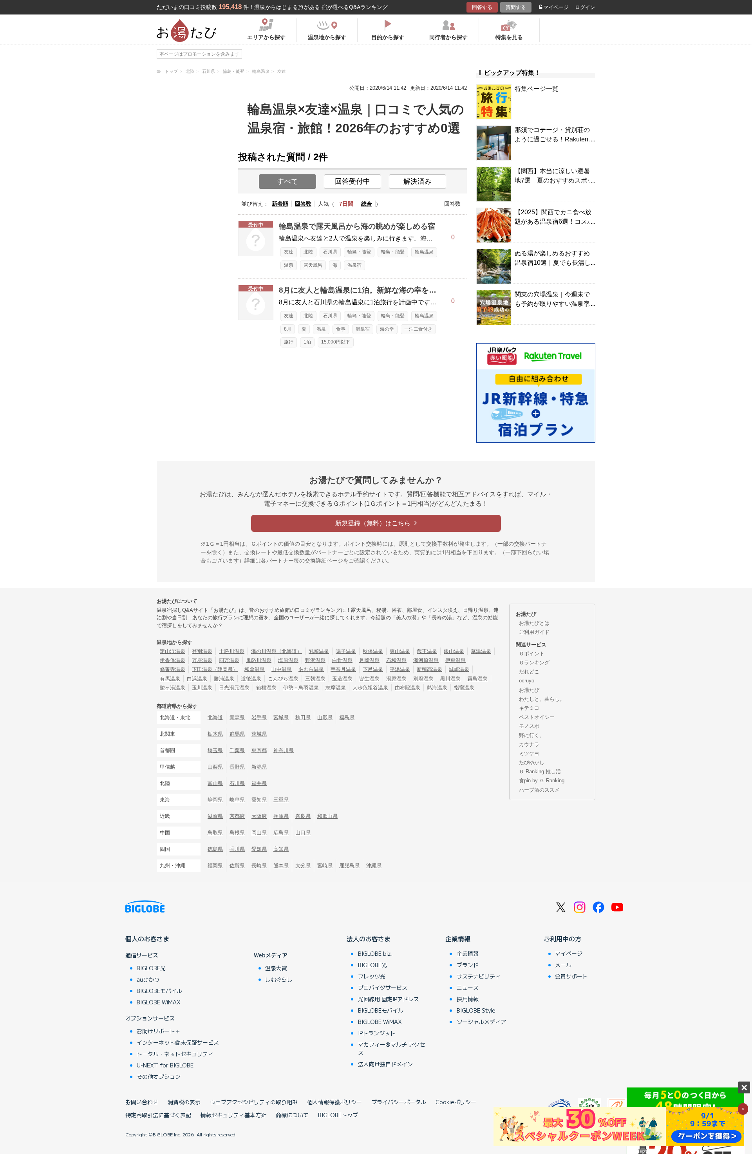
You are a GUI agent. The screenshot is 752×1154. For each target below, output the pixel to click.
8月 (287, 329)
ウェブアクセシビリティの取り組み (254, 1102)
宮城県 (281, 717)
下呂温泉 (373, 669)
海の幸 (387, 329)
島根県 (237, 833)
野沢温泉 (315, 660)
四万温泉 (229, 660)
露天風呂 (313, 265)
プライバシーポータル (398, 1102)
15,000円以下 (335, 342)
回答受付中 (352, 181)
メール (563, 965)
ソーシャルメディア (481, 1022)
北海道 (215, 717)
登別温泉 (202, 651)
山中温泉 (281, 669)
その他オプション (159, 1076)
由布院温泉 (407, 688)
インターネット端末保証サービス (178, 1042)
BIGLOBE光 (151, 968)
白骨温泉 (342, 660)
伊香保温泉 (172, 660)
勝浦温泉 (224, 679)
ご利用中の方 (562, 938)
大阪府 (259, 816)
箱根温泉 (266, 688)
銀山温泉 (454, 651)
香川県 (237, 849)
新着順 (280, 204)
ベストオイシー (537, 717)
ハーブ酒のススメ (539, 790)
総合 (366, 204)
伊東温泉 (455, 660)
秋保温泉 (373, 651)
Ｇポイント (531, 654)
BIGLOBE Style (476, 1010)
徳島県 (215, 849)
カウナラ (529, 744)
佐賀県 (237, 865)
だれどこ (529, 672)
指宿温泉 (464, 688)
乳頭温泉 (319, 651)
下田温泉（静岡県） (215, 669)
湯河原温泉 (426, 660)
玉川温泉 (202, 688)
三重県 (281, 800)
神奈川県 (283, 750)
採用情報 (468, 999)
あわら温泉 (311, 669)
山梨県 (215, 767)
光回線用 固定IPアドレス (388, 999)
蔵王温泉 (427, 651)
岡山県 (259, 833)
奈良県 (303, 816)
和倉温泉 (254, 669)
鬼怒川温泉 (258, 660)
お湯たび (529, 690)
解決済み (417, 181)
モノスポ (529, 726)
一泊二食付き (418, 329)
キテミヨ (529, 708)
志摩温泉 (335, 688)
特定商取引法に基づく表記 (158, 1115)
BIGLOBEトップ (338, 1115)
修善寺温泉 (172, 669)
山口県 (303, 833)
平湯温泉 (400, 669)
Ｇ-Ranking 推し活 (540, 771)
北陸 (308, 252)
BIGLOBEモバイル (159, 991)
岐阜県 (237, 800)
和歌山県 (327, 816)
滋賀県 (215, 816)
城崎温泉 (459, 669)
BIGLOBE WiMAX (159, 1002)
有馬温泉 (170, 679)
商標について (292, 1115)
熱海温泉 (437, 688)
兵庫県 (281, 816)
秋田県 (303, 717)
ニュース (468, 987)
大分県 (303, 865)
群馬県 (237, 734)
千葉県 (237, 750)
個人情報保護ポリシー (334, 1102)
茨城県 (259, 734)
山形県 (325, 717)
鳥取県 (215, 833)
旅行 (288, 342)
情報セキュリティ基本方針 (233, 1115)
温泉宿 (354, 265)
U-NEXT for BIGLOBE (165, 1065)
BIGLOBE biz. (375, 953)
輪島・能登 (359, 252)
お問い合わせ (141, 1102)
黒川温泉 (450, 679)
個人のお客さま (147, 938)
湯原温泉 (396, 679)
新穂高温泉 (429, 669)
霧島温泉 (477, 679)
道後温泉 (251, 679)
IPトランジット (377, 1033)
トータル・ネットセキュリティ (175, 1054)
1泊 (307, 342)
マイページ (556, 7)
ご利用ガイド (534, 632)
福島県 (346, 717)
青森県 (237, 717)
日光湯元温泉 (234, 688)
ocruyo (526, 681)
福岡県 (215, 865)
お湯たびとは (534, 623)
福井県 (259, 783)
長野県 (237, 767)
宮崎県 (325, 865)
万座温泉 (202, 660)
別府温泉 (423, 679)
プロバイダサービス (382, 987)
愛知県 (259, 800)
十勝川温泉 (231, 651)
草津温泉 (481, 651)
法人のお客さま (368, 938)
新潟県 (259, 767)
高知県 (281, 849)
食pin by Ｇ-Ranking (541, 780)
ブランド (468, 965)
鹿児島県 (349, 865)
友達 (288, 252)
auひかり (148, 979)
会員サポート (571, 976)
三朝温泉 (315, 679)
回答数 (303, 204)
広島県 (281, 833)
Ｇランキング (534, 663)
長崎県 (259, 865)
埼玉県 (215, 750)
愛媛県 (259, 849)
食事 (340, 329)
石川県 (330, 252)
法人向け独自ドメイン (385, 1064)
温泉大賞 (276, 968)
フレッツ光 (371, 976)
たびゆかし (531, 762)
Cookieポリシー (456, 1102)
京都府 (237, 816)
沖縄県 (373, 865)
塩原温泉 (288, 660)
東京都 (259, 750)
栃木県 (215, 734)
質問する (516, 7)
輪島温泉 (424, 252)
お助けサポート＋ (159, 1031)
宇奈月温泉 (343, 669)
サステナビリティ (479, 976)
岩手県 (259, 717)
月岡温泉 (369, 660)
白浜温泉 (197, 679)
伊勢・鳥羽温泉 (301, 688)
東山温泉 (400, 651)
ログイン (585, 7)
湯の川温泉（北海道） (276, 651)
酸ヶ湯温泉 (172, 688)
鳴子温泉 (346, 651)
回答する (482, 7)
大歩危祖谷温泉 (370, 688)
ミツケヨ (529, 753)
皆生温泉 (369, 679)
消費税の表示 (184, 1102)
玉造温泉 (342, 679)
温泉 (288, 265)
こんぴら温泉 (283, 679)
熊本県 (281, 865)
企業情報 (457, 938)
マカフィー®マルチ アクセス (391, 1048)
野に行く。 (531, 735)
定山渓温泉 (172, 651)
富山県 (215, 783)
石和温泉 (396, 660)
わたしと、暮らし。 (542, 699)
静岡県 (215, 800)
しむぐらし (279, 979)
